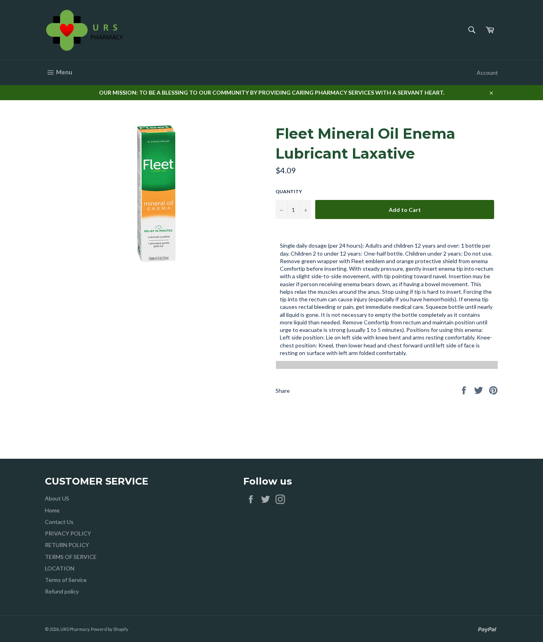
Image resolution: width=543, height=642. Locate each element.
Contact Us (59, 521)
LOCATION (59, 568)
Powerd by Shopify (109, 629)
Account (487, 72)
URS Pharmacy (74, 629)
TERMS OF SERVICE (71, 556)
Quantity (288, 191)
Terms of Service (66, 579)
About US (57, 498)
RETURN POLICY (67, 544)
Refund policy (62, 591)
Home (52, 510)
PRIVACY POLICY (68, 533)
